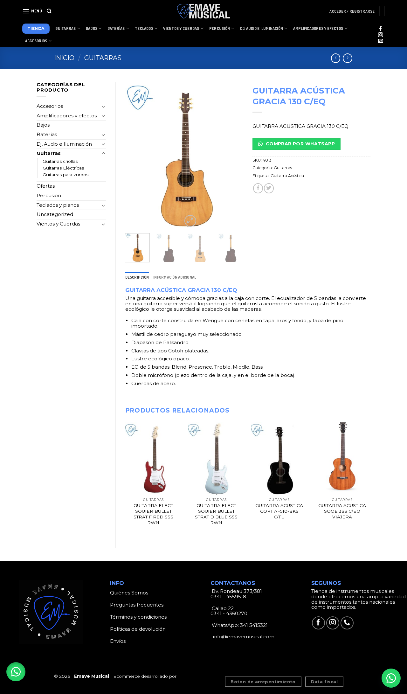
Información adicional (174, 277)
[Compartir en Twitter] (269, 188)
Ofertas (46, 186)
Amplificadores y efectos (67, 116)
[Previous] (135, 155)
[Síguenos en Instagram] (380, 35)
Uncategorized (55, 214)
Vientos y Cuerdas (181, 28)
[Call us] (347, 622)
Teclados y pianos (58, 205)
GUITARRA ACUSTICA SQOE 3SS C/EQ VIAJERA (342, 511)
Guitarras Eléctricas (63, 167)
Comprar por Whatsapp (299, 144)
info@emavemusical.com (243, 637)
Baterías (116, 28)
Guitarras (65, 28)
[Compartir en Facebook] (258, 188)
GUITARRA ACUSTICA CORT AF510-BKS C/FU (279, 511)
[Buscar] (49, 11)
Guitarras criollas (60, 161)
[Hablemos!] (391, 678)
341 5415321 (254, 625)
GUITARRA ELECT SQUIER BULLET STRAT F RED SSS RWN (153, 514)
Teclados (144, 28)
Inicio (64, 58)
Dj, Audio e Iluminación (261, 28)
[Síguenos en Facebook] (380, 29)
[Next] (232, 155)
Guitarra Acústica (287, 175)
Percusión (219, 28)
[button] (15, 671)
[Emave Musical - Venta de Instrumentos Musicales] (203, 11)
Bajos (91, 28)
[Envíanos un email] (380, 41)
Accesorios (36, 40)
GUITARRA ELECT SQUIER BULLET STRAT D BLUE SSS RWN (216, 514)
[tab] (137, 277)
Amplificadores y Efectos (318, 28)
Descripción (137, 277)
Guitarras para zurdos (65, 174)
